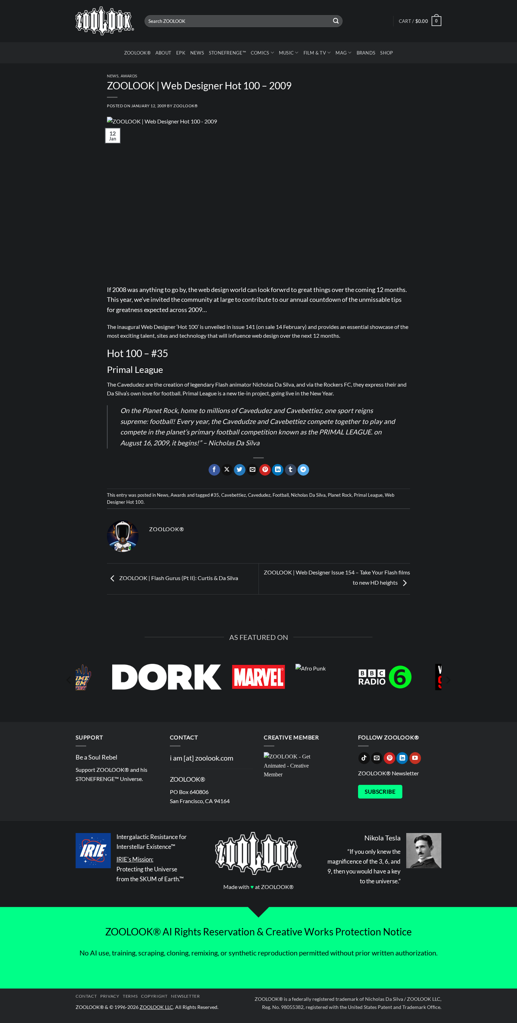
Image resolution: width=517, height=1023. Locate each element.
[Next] (447, 680)
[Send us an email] (377, 758)
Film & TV (315, 53)
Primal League (368, 495)
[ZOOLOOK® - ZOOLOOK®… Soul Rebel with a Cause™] (105, 21)
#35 (215, 495)
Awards (129, 76)
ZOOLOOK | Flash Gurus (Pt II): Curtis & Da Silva (178, 578)
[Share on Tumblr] (290, 470)
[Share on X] (227, 470)
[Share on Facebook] (214, 470)
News (197, 53)
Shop (386, 53)
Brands (366, 53)
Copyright (154, 996)
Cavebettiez (233, 495)
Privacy (109, 996)
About (163, 53)
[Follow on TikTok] (364, 758)
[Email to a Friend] (252, 470)
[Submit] (336, 21)
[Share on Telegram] (303, 470)
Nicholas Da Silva (308, 495)
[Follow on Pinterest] (389, 758)
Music (286, 53)
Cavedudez (259, 495)
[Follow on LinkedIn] (402, 758)
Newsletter (185, 996)
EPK (180, 53)
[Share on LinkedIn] (277, 470)
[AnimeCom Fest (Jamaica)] (105, 677)
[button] (420, 21)
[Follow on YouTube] (415, 758)
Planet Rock (340, 495)
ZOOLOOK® (137, 53)
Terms (130, 996)
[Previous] (69, 680)
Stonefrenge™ (227, 53)
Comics (260, 53)
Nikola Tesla (382, 837)
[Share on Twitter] (239, 470)
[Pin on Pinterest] (265, 470)
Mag (341, 53)
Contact (86, 996)
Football (281, 495)
